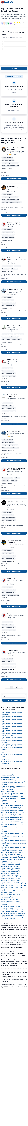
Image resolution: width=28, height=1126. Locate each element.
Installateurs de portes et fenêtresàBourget (14, 884)
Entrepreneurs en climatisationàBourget (13, 812)
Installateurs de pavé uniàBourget (11, 877)
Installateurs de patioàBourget (10, 875)
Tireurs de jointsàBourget (9, 918)
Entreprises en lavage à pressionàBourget (13, 857)
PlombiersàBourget (7, 897)
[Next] (21, 687)
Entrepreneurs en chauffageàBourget (12, 810)
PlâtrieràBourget (7, 896)
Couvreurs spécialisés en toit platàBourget (13, 786)
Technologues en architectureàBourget (13, 917)
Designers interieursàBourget (10, 788)
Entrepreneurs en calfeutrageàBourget (12, 809)
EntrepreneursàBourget (9, 795)
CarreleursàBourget (8, 775)
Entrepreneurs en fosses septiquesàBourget (14, 823)
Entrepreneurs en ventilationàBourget (12, 852)
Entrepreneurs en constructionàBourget (13, 816)
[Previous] (6, 687)
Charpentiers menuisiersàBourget (11, 777)
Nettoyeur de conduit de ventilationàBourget (14, 890)
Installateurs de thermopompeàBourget (13, 887)
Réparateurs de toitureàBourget (11, 901)
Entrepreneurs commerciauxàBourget (12, 796)
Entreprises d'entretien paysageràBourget (13, 856)
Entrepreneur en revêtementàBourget (12, 793)
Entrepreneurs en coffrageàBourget (12, 814)
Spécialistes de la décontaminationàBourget (14, 910)
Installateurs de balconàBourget (11, 868)
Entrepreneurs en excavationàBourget (12, 819)
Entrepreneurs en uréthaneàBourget (12, 850)
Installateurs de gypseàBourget (10, 871)
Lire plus (3, 172)
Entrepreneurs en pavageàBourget (11, 828)
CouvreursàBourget (7, 779)
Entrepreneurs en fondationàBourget (12, 821)
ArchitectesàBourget (8, 774)
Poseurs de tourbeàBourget (10, 899)
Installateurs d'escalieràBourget (11, 864)
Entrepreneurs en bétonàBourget (11, 807)
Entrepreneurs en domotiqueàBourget (12, 817)
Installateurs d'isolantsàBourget (11, 866)
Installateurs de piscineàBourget (11, 878)
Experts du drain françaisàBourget (11, 863)
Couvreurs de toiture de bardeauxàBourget (14, 781)
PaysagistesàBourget (8, 892)
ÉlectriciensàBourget (8, 791)
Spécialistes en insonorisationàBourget (13, 915)
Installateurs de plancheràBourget (11, 880)
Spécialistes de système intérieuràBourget (13, 913)
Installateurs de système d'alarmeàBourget (14, 885)
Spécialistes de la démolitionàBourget (12, 911)
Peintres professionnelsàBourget (11, 894)
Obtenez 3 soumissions (14, 700)
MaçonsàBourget (7, 889)
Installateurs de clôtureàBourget (11, 870)
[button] (26, 2)
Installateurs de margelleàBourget (11, 873)
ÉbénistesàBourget (7, 789)
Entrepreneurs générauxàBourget (11, 854)
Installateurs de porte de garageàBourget (13, 882)
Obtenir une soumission (14, 178)
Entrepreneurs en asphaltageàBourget (12, 805)
